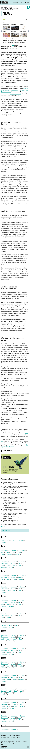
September (4, 564)
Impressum (23, 741)
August (22, 550)
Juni (2, 540)
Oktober (22, 562)
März (2, 554)
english (20, 2)
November (14, 550)
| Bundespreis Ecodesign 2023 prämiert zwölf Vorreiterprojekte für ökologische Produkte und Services (15, 502)
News (10, 7)
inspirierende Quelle (15, 94)
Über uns (11, 741)
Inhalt (16, 743)
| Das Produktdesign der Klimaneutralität (12, 517)
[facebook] (4, 747)
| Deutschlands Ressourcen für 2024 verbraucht (15, 494)
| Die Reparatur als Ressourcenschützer (10, 521)
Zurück (4, 526)
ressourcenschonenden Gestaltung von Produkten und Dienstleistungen (14, 90)
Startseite (4, 7)
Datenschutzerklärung (7, 743)
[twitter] (6, 747)
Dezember (4, 550)
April (14, 540)
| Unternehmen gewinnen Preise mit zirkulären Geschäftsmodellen (15, 486)
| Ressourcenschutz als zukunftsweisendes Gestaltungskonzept (15, 506)
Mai (8, 540)
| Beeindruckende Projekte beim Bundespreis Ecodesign (14, 513)
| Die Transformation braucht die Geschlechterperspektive (14, 497)
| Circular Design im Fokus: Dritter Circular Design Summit (15, 483)
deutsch (15, 2)
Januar (3, 542)
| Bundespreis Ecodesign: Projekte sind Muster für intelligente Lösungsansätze (15, 510)
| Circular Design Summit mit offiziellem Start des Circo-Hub (15, 490)
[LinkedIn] (2, 747)
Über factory (4, 741)
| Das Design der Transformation (14, 524)
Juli (2, 552)
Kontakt (17, 741)
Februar (21, 540)
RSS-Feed (7, 530)
